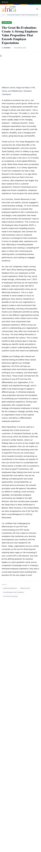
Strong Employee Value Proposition (13, 592)
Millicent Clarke (25, 588)
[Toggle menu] (37, 9)
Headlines (7, 22)
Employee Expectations (10, 588)
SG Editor (7, 48)
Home (3, 15)
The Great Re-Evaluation (10, 596)
